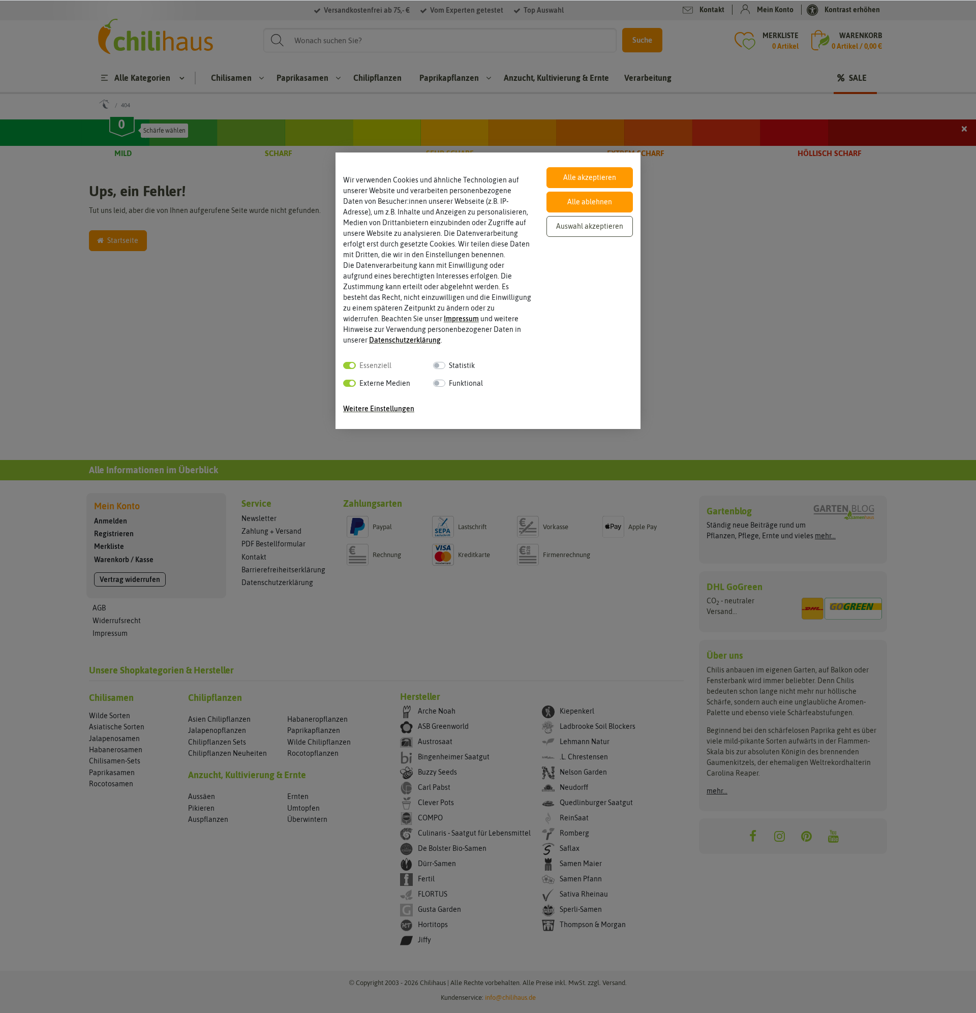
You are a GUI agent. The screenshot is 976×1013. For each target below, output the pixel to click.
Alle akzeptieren (589, 177)
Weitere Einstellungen (378, 409)
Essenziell (375, 365)
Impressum (461, 319)
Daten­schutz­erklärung (405, 340)
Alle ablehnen (589, 202)
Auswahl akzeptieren (589, 226)
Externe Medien (384, 383)
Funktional (466, 383)
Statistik (462, 365)
